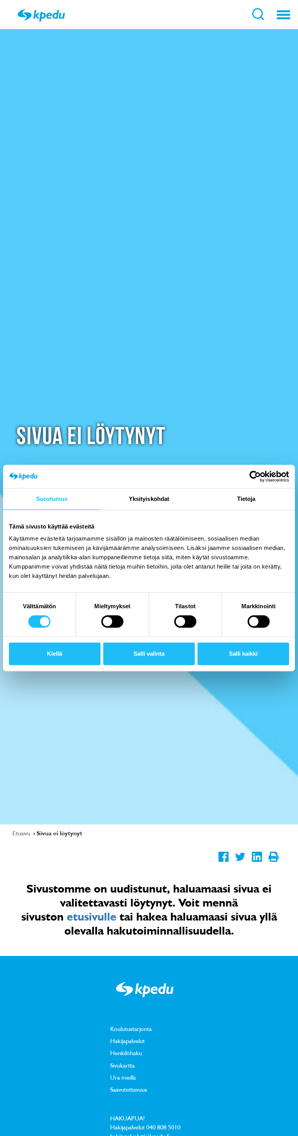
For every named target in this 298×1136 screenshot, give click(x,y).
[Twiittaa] (240, 862)
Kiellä (54, 653)
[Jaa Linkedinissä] (256, 862)
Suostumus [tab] (52, 498)
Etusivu (22, 833)
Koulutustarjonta (131, 1029)
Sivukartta (122, 1065)
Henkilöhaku (126, 1053)
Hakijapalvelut (127, 1041)
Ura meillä (123, 1077)
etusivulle (91, 916)
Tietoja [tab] (246, 498)
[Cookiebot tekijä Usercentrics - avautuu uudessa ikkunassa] (255, 476)
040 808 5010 (163, 1127)
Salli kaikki (243, 653)
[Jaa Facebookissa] (223, 862)
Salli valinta (149, 653)
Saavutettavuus (128, 1089)
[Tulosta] (273, 862)
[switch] (112, 621)
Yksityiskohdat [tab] (149, 498)
